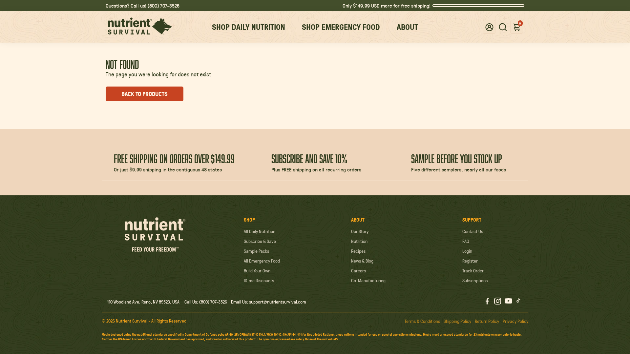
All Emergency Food (262, 261)
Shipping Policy (457, 321)
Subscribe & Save (260, 241)
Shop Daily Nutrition (248, 26)
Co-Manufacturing (368, 281)
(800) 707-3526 (213, 302)
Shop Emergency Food (341, 26)
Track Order (473, 271)
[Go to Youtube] (508, 302)
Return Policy (487, 321)
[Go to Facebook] (487, 302)
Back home (215, 94)
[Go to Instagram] (498, 302)
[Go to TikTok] (518, 302)
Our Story (359, 231)
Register (470, 261)
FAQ (465, 241)
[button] (489, 26)
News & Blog (362, 261)
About (407, 26)
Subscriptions (475, 281)
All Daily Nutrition (259, 231)
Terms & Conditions (422, 321)
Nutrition (359, 241)
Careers (358, 271)
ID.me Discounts (259, 281)
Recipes (358, 251)
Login (467, 251)
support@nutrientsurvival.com (277, 302)
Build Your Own (257, 271)
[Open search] (503, 26)
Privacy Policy (515, 321)
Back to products (144, 94)
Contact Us (472, 231)
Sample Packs (256, 251)
